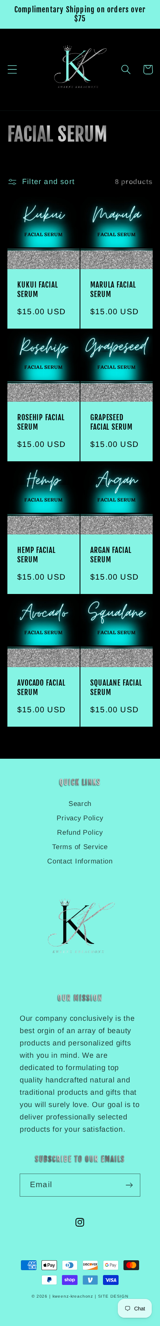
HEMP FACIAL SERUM (36, 555)
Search (80, 804)
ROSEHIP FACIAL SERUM (41, 422)
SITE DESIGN (113, 1296)
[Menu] (12, 70)
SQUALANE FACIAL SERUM (116, 687)
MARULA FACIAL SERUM (113, 289)
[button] (126, 70)
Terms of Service (80, 847)
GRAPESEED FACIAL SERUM (111, 422)
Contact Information (80, 861)
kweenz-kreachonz (73, 1296)
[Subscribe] (129, 1185)
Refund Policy (80, 832)
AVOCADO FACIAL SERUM (41, 687)
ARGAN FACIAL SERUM (111, 555)
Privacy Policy (80, 818)
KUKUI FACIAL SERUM (37, 289)
